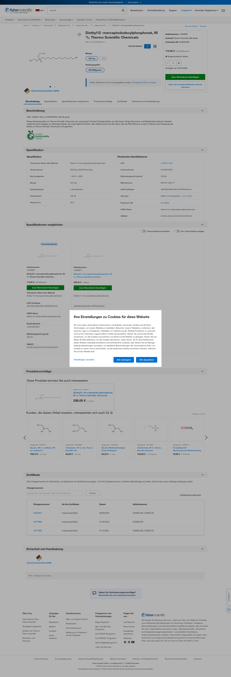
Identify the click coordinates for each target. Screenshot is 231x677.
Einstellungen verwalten (84, 359)
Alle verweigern (124, 360)
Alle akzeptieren (146, 360)
